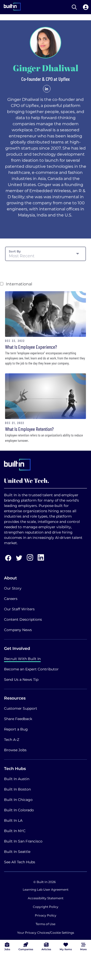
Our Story (12, 588)
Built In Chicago (18, 799)
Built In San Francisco (23, 841)
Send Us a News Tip (21, 679)
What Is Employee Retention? (29, 429)
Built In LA (13, 820)
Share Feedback (18, 719)
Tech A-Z (11, 739)
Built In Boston (17, 789)
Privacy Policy (45, 915)
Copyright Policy (45, 907)
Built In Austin (16, 779)
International (19, 284)
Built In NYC (15, 831)
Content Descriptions (23, 619)
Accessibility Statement (45, 898)
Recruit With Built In (22, 658)
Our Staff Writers (19, 609)
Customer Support (20, 708)
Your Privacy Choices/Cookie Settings (45, 932)
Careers (10, 598)
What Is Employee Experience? (31, 347)
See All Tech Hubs (19, 862)
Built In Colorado (19, 810)
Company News (18, 630)
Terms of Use (45, 924)
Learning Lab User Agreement (46, 889)
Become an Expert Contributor (31, 669)
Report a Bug (16, 729)
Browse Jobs (15, 750)
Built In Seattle (17, 851)
